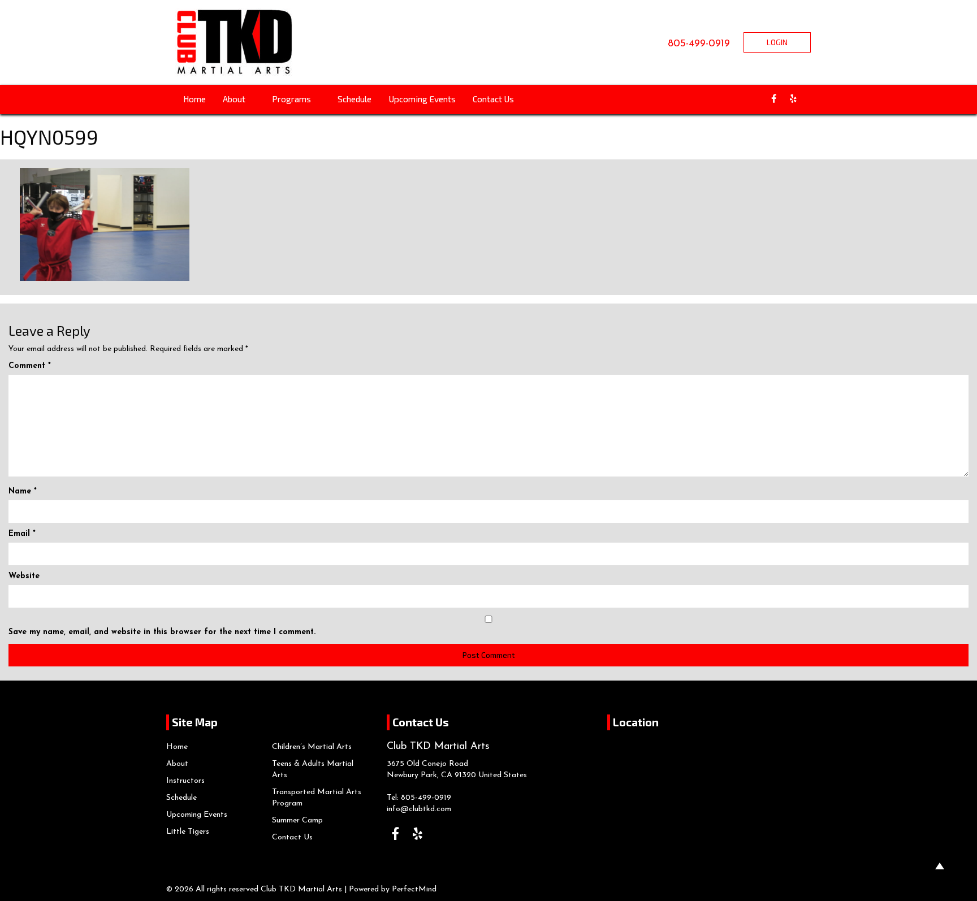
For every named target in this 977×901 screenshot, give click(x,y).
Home (194, 99)
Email (22, 534)
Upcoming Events (422, 99)
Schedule (354, 99)
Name (22, 491)
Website (24, 576)
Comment (29, 366)
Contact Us (493, 99)
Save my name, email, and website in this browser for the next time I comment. (161, 632)
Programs (292, 99)
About (235, 99)
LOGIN (777, 42)
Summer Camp (297, 820)
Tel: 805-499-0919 (419, 798)
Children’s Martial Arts (312, 747)
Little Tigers (187, 832)
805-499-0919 (699, 44)
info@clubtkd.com (419, 809)
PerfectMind (414, 889)
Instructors (185, 781)
